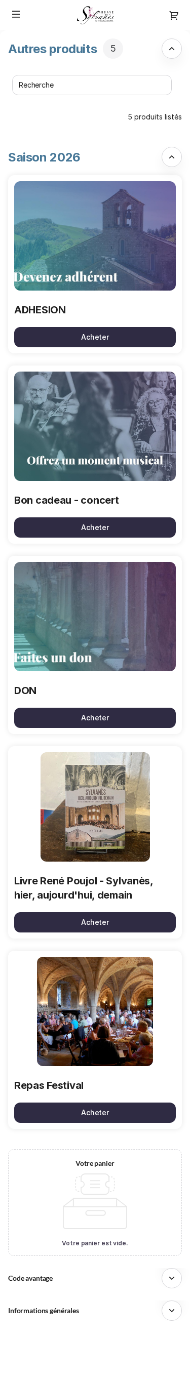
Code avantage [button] (30, 1278)
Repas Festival (49, 1085)
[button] (16, 14)
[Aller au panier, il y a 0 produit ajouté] (174, 15)
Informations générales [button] (43, 1310)
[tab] (95, 48)
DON (25, 690)
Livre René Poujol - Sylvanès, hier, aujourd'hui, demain (83, 888)
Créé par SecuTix (104, 1344)
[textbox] (92, 85)
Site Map (90, 1355)
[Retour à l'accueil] (95, 15)
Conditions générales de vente (126, 1367)
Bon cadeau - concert (66, 500)
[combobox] (87, 85)
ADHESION (40, 310)
